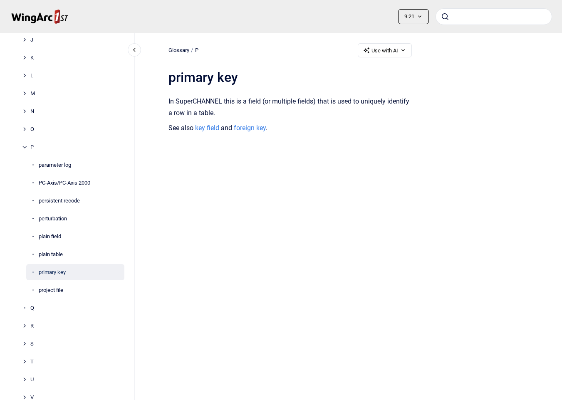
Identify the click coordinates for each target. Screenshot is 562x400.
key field (207, 128)
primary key (52, 272)
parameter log (55, 165)
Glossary (178, 50)
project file (51, 290)
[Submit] (445, 16)
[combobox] (494, 17)
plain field (50, 236)
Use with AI (384, 50)
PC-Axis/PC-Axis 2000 (64, 183)
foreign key (250, 128)
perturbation (53, 218)
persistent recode (59, 201)
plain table (51, 254)
